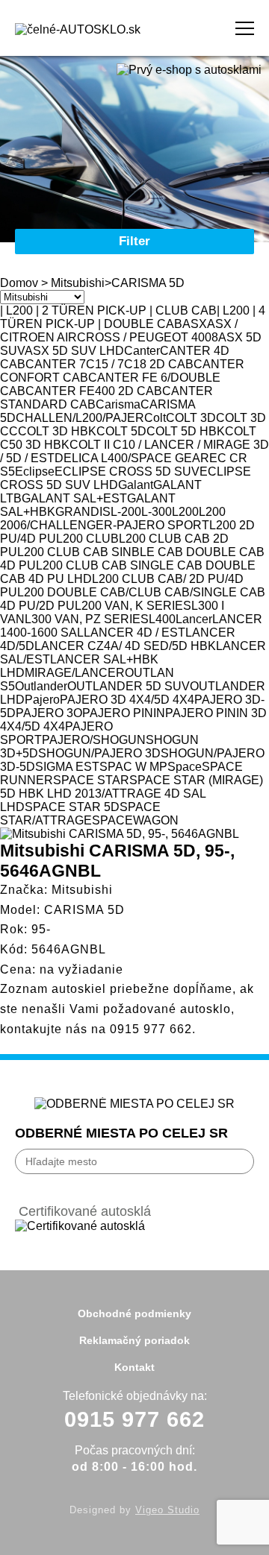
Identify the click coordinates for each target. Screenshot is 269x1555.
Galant (135, 485)
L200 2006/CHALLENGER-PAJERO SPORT (113, 518)
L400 (162, 619)
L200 (185, 511)
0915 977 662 (151, 1029)
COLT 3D (191, 417)
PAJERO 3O (49, 713)
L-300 (156, 511)
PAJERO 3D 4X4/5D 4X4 (127, 699)
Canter (142, 350)
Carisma (118, 404)
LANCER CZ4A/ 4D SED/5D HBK (125, 646)
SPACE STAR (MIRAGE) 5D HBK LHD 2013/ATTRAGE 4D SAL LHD (131, 793)
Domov (19, 283)
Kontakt (134, 1367)
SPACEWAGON (135, 820)
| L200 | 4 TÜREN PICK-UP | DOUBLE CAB (132, 317)
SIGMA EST (67, 766)
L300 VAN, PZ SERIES (87, 619)
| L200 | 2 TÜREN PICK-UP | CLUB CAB (108, 310)
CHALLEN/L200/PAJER (80, 417)
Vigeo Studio (167, 1509)
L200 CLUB (87, 538)
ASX (194, 324)
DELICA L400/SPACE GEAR (132, 458)
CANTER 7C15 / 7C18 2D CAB (109, 364)
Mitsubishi (78, 283)
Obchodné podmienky (134, 1313)
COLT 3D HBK (57, 431)
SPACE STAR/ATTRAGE (80, 814)
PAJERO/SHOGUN (94, 740)
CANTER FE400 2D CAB (93, 391)
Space (184, 766)
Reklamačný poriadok (134, 1340)
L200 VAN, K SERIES (133, 605)
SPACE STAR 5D (72, 807)
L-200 (126, 511)
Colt (155, 417)
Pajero (42, 699)
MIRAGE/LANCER (75, 672)
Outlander (41, 686)
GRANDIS (83, 511)
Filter (134, 241)
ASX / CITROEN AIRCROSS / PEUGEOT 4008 (119, 331)
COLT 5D (121, 431)
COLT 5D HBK (185, 431)
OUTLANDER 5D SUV (128, 686)
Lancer (194, 619)
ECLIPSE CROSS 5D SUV (127, 471)
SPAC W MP (133, 766)
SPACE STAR (91, 780)
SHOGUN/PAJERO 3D (99, 753)
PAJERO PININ (123, 713)
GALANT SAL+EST (74, 498)
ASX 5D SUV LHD (74, 350)
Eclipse (35, 471)
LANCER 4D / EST (134, 632)
